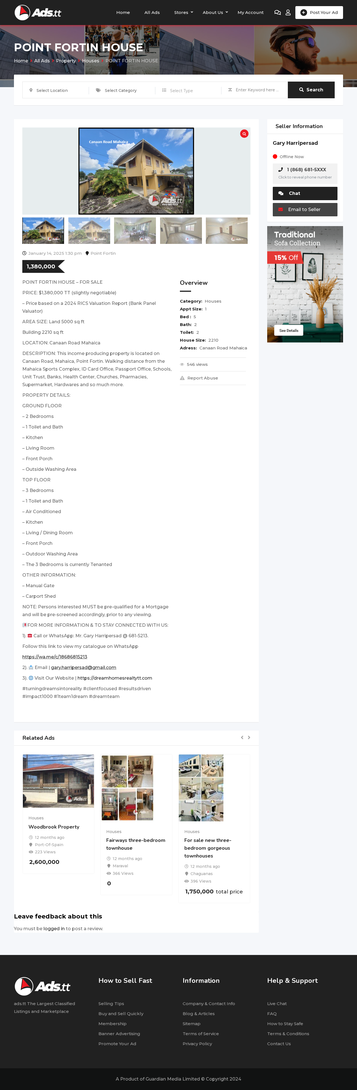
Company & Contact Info (209, 1003)
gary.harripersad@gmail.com (83, 667)
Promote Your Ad (117, 1043)
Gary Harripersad (295, 143)
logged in (54, 928)
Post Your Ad (324, 12)
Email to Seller (303, 209)
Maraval (120, 865)
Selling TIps (111, 1003)
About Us (213, 12)
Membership (112, 1023)
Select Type (181, 90)
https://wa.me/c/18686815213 (54, 657)
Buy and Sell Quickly (120, 1013)
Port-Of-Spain (49, 844)
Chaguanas (201, 873)
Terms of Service (201, 1033)
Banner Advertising (119, 1033)
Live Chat (277, 1003)
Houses (213, 301)
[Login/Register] (288, 12)
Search (315, 89)
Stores (181, 12)
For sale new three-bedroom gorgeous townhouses (207, 848)
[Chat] (277, 12)
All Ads (152, 12)
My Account (251, 12)
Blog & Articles (199, 1013)
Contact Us (279, 1043)
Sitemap (192, 1023)
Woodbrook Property (53, 827)
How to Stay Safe (285, 1023)
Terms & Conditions (288, 1033)
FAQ (272, 1013)
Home (123, 12)
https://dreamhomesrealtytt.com (115, 678)
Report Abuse (202, 378)
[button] (242, 738)
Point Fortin (103, 253)
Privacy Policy (197, 1043)
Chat (294, 193)
